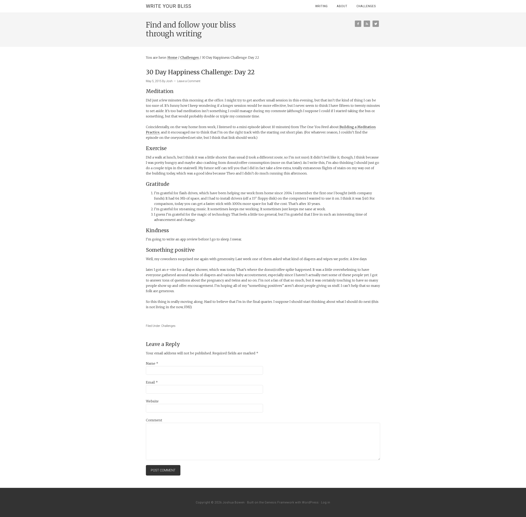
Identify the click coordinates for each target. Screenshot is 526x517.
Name (152, 363)
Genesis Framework (279, 502)
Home (172, 57)
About (342, 6)
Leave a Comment (188, 81)
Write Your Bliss (168, 6)
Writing (321, 6)
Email (152, 382)
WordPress (310, 502)
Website (152, 401)
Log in (325, 502)
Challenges (366, 6)
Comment (154, 420)
